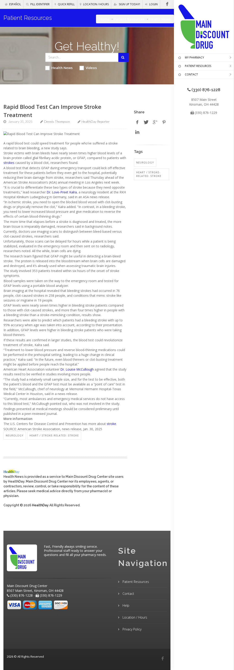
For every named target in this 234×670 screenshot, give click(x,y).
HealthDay (40, 505)
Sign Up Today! (129, 4)
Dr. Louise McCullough (77, 369)
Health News (62, 67)
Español (14, 4)
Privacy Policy (131, 629)
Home (104, 19)
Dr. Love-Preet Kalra (62, 192)
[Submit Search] (123, 57)
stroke (111, 424)
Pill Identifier (40, 4)
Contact (128, 593)
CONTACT (191, 74)
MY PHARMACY (194, 57)
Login (153, 4)
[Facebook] (162, 658)
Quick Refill (66, 4)
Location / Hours (95, 4)
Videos (91, 67)
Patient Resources (129, 19)
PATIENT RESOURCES (198, 66)
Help (125, 605)
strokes (8, 162)
